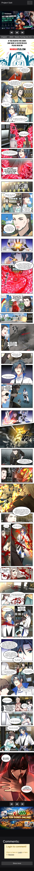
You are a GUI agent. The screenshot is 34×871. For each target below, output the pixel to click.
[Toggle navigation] (29, 3)
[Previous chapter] (12, 32)
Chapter (4, 37)
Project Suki (7, 3)
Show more (17, 863)
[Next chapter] (22, 32)
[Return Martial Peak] (17, 32)
